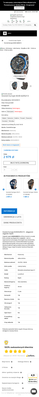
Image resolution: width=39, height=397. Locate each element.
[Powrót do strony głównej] (2, 40)
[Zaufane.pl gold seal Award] (6, 342)
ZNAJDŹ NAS (19, 8)
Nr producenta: (6, 100)
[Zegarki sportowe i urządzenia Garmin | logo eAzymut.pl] (19, 16)
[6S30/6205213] (24, 85)
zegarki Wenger (22, 329)
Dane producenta (13, 222)
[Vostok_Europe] (7, 93)
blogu (19, 377)
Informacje (9, 211)
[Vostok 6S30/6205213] (14, 85)
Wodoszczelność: (7, 137)
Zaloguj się (19, 11)
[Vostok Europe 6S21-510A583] (13, 184)
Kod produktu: (6, 140)
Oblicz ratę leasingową (19, 163)
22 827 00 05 (19, 124)
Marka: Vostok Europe (9, 127)
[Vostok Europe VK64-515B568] (30, 184)
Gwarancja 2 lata (12, 217)
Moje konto (6, 362)
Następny (31, 86)
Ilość (5, 167)
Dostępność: (6, 105)
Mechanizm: (5, 130)
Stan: (3, 103)
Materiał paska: (7, 134)
